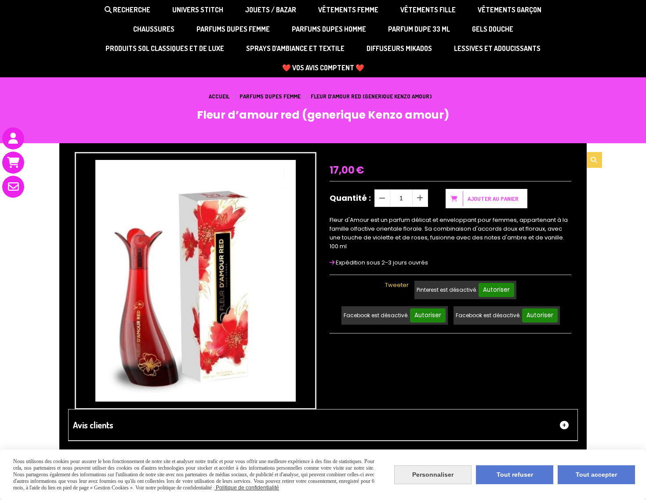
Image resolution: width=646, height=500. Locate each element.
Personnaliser (433, 474)
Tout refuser (515, 474)
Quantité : (350, 197)
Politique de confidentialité (246, 488)
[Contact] (13, 187)
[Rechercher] (594, 160)
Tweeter (397, 285)
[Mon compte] (13, 138)
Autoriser (496, 290)
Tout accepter (596, 474)
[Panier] (13, 163)
